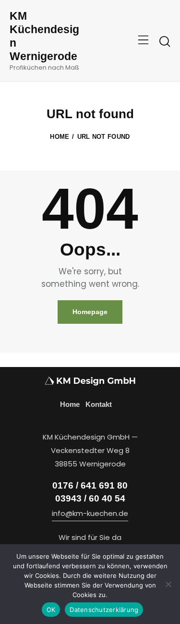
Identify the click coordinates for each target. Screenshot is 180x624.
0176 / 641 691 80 (90, 485)
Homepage (90, 312)
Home (59, 136)
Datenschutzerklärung (104, 609)
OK (51, 609)
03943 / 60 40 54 (90, 498)
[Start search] (164, 41)
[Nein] (168, 584)
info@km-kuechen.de (90, 513)
